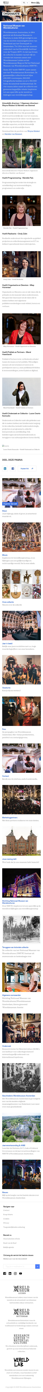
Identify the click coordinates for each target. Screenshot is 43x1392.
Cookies (6, 1219)
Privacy (6, 1223)
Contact (6, 1210)
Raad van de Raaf (9, 1243)
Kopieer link (25, 469)
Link (21, 498)
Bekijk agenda (8, 1247)
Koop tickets (8, 1214)
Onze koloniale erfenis (11, 1239)
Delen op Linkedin (5, 468)
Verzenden (37, 1266)
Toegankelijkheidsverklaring (14, 1227)
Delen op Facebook (13, 468)
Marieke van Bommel (13, 134)
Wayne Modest (33, 131)
